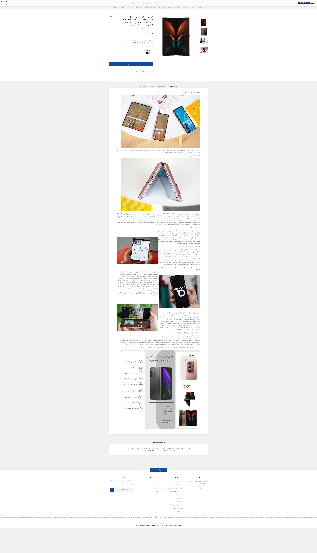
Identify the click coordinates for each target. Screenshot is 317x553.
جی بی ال (155, 492)
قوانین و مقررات (179, 498)
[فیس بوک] (161, 517)
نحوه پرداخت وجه (178, 508)
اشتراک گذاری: (149, 72)
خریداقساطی (168, 448)
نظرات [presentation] (151, 86)
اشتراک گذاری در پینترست (136, 71)
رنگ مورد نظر (147, 50)
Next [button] (204, 55)
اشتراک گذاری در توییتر (143, 71)
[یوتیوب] (156, 517)
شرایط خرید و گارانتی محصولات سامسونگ (172, 488)
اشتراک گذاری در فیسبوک (140, 71)
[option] (204, 22)
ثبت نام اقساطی (179, 495)
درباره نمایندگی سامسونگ (176, 485)
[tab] (173, 86)
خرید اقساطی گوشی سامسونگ (182, 448)
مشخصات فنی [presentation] (161, 86)
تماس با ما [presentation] (143, 86)
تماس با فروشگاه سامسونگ (176, 492)
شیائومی (156, 488)
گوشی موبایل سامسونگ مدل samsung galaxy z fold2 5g (145, 448)
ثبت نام (3, 4)
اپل (157, 481)
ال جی (156, 495)
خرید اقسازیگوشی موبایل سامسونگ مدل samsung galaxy (159, 451)
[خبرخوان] (151, 517)
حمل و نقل (180, 502)
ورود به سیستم (2, 1)
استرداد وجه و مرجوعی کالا (176, 505)
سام (157, 485)
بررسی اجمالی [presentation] (173, 86)
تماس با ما (180, 481)
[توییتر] (166, 517)
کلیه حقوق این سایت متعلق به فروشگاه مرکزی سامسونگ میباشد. (151, 526)
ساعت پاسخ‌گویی (178, 512)
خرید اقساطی (131, 64)
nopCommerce (178, 526)
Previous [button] (204, 16)
